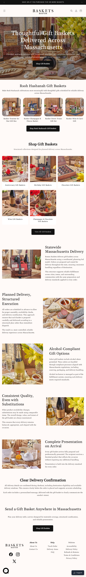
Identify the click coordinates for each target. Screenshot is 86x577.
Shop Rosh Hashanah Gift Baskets (43, 128)
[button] (4, 10)
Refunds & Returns (71, 552)
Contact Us (33, 549)
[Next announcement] (82, 2)
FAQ (52, 552)
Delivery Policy (72, 549)
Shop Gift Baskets (43, 64)
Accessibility (72, 546)
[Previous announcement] (4, 2)
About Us (33, 546)
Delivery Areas (52, 549)
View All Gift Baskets (43, 232)
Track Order (52, 546)
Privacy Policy (71, 558)
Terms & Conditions (72, 555)
